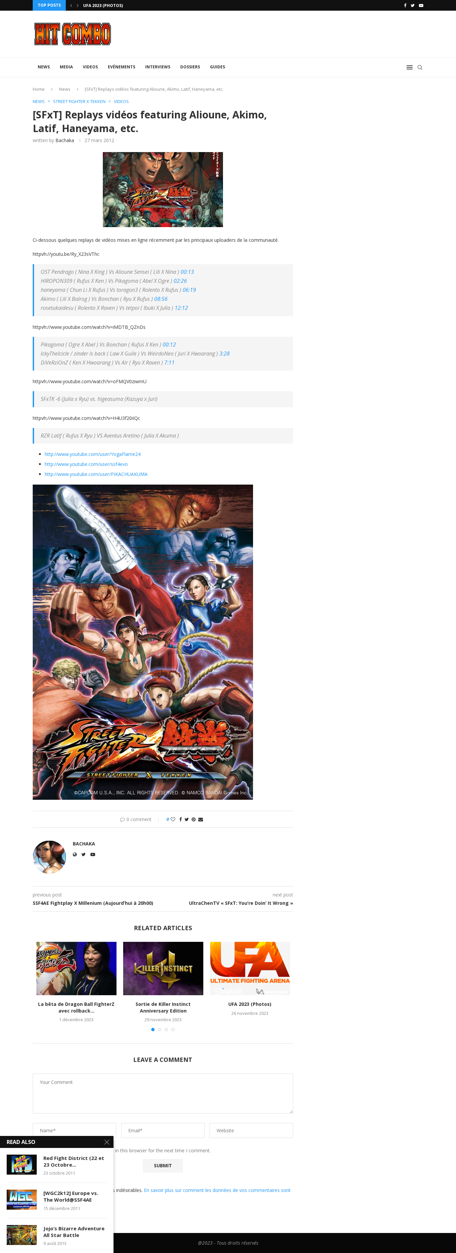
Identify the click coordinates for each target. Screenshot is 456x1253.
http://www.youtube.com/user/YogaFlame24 (93, 454)
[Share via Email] (200, 819)
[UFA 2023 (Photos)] (250, 968)
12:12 (181, 307)
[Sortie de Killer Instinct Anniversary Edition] (163, 968)
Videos (90, 67)
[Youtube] (421, 5)
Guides (217, 67)
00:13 (187, 271)
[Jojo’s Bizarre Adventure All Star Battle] (22, 1235)
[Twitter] (413, 5)
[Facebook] (405, 5)
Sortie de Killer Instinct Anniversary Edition (163, 1007)
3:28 (224, 353)
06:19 (189, 289)
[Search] (420, 67)
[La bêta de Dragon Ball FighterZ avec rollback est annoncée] (76, 968)
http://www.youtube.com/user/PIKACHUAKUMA (96, 474)
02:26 (180, 280)
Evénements (121, 67)
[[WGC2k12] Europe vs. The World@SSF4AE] (22, 1200)
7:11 (169, 362)
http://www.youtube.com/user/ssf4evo (86, 464)
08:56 (161, 298)
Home (39, 89)
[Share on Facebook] (180, 819)
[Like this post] (173, 819)
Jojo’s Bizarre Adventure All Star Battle (73, 1231)
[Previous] (71, 5)
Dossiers (190, 67)
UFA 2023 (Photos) (249, 1004)
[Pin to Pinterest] (194, 819)
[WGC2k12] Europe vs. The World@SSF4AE (70, 1196)
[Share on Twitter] (187, 819)
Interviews (157, 67)
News (44, 67)
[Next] (77, 5)
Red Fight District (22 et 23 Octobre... (73, 1161)
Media (66, 67)
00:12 (169, 344)
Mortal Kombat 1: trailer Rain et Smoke (128, 5)
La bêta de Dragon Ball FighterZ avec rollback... (76, 1007)
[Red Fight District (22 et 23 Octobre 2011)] (22, 1165)
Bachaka (64, 140)
